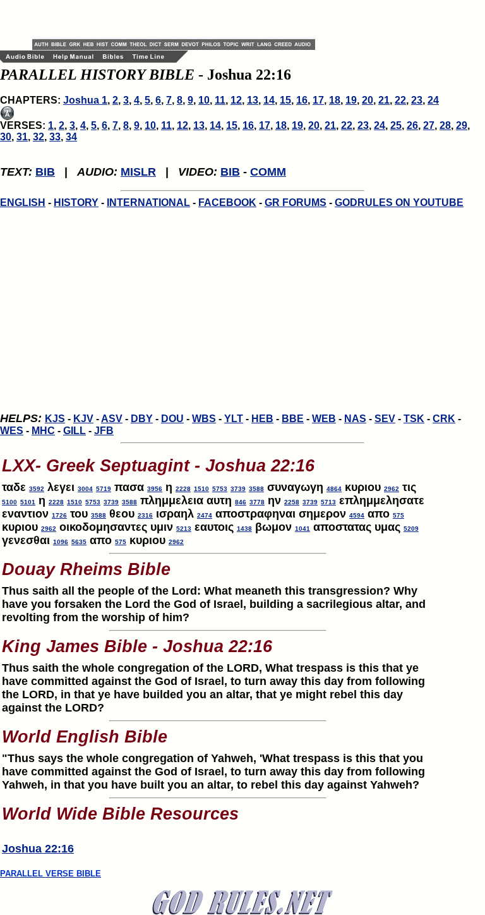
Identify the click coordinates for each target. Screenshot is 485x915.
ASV (112, 418)
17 (318, 100)
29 (461, 125)
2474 (204, 515)
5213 (183, 528)
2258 (291, 502)
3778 (257, 502)
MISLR (138, 172)
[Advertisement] (180, 19)
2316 (145, 515)
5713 (328, 502)
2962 (391, 488)
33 (55, 136)
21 (384, 100)
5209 (411, 528)
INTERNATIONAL (148, 202)
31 (22, 136)
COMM (268, 172)
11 (220, 100)
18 (334, 100)
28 (445, 125)
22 (400, 100)
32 (38, 136)
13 (252, 100)
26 (412, 125)
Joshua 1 (85, 100)
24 (433, 100)
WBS (204, 418)
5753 (219, 488)
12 (236, 100)
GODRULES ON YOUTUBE (399, 202)
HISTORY (76, 202)
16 (302, 100)
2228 (183, 488)
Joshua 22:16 (38, 848)
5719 (103, 488)
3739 (238, 488)
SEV (384, 418)
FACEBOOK (227, 202)
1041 (302, 528)
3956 (154, 488)
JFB (104, 430)
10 (204, 100)
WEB (324, 418)
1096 (60, 541)
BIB (45, 172)
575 (398, 515)
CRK (444, 418)
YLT (233, 418)
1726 (59, 515)
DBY (142, 418)
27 (428, 125)
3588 (256, 488)
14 (269, 100)
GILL (74, 430)
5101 (27, 502)
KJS (55, 418)
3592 (36, 488)
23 (416, 100)
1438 (244, 528)
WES (11, 430)
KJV (83, 418)
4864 (334, 488)
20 (367, 100)
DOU (172, 418)
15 (285, 100)
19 (351, 100)
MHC (43, 430)
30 (5, 136)
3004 (85, 488)
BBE (293, 418)
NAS (355, 418)
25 (396, 125)
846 (240, 502)
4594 (356, 515)
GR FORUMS (295, 202)
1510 (201, 488)
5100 (9, 502)
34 (71, 136)
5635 (79, 541)
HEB (262, 418)
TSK (414, 418)
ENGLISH (22, 202)
